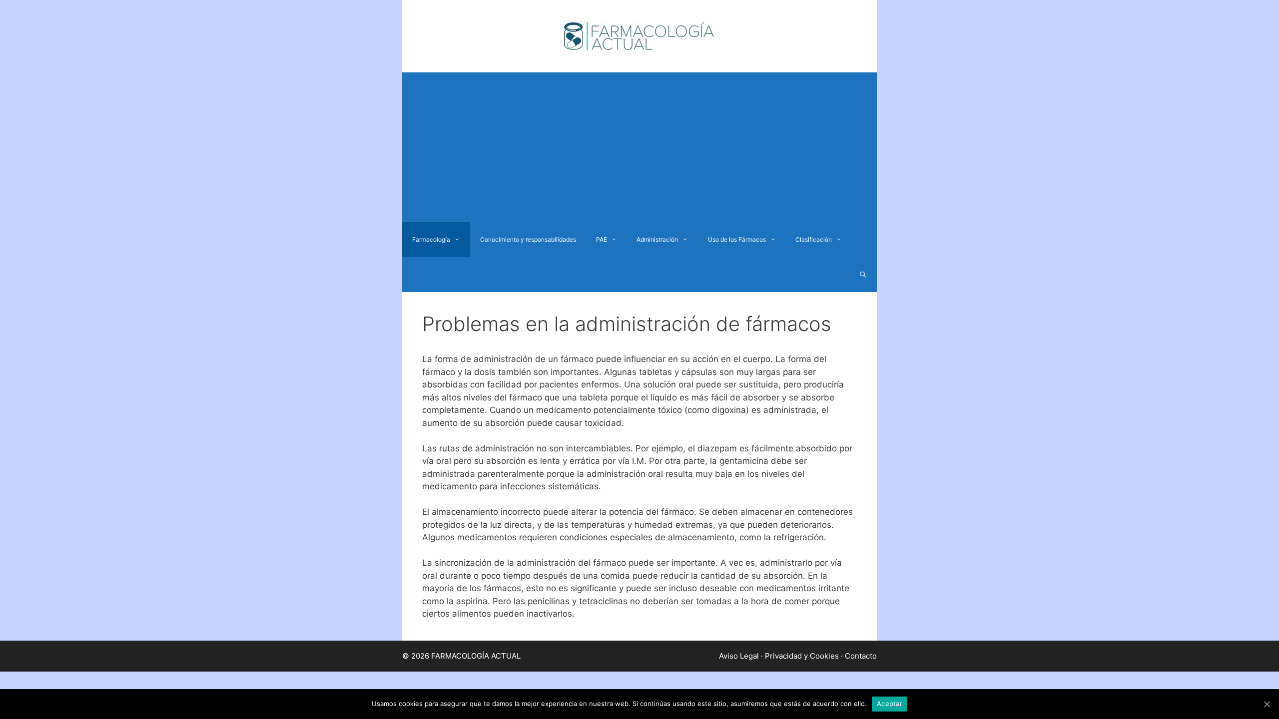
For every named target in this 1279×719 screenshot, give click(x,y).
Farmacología (431, 239)
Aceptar (889, 704)
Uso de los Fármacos (737, 239)
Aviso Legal (739, 656)
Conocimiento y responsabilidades (528, 239)
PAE (601, 239)
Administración (657, 239)
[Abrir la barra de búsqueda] (863, 274)
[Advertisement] (639, 147)
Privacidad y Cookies (802, 656)
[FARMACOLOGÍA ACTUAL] (639, 35)
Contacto (861, 656)
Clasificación (813, 239)
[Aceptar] (1267, 704)
